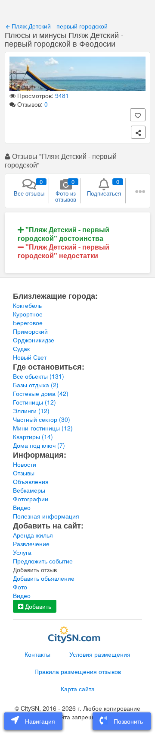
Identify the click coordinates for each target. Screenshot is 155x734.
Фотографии (30, 498)
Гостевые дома (40, 393)
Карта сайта (78, 688)
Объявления (31, 481)
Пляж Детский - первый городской (59, 26)
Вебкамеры (29, 490)
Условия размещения (99, 654)
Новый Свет (29, 357)
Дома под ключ (39, 445)
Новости (24, 464)
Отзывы (23, 472)
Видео (22, 507)
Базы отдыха (36, 384)
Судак (21, 348)
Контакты (37, 654)
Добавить (37, 606)
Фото (20, 586)
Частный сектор (41, 419)
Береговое (28, 322)
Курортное (28, 314)
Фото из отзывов (65, 190)
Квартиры (33, 436)
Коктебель (27, 305)
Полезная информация (46, 516)
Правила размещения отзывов (77, 671)
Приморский (30, 331)
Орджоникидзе (33, 339)
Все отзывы (29, 187)
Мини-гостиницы (43, 428)
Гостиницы (34, 402)
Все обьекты (38, 376)
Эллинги (31, 410)
